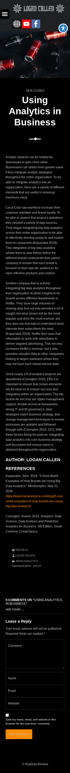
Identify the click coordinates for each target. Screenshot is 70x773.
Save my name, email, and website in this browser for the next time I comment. (31, 721)
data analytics (27, 561)
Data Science (35, 91)
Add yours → (15, 609)
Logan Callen (25, 555)
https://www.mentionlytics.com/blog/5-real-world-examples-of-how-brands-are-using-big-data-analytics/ (34, 501)
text (38, 566)
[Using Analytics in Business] (35, 33)
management (22, 566)
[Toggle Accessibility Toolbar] (63, 28)
